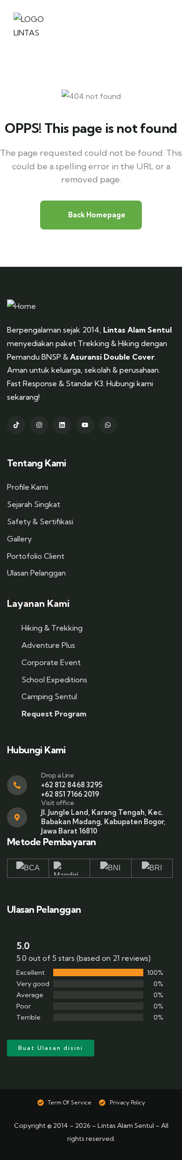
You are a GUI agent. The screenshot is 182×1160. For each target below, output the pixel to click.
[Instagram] (39, 425)
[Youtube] (85, 425)
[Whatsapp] (108, 425)
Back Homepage (96, 214)
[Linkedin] (62, 425)
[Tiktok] (16, 425)
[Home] (21, 306)
